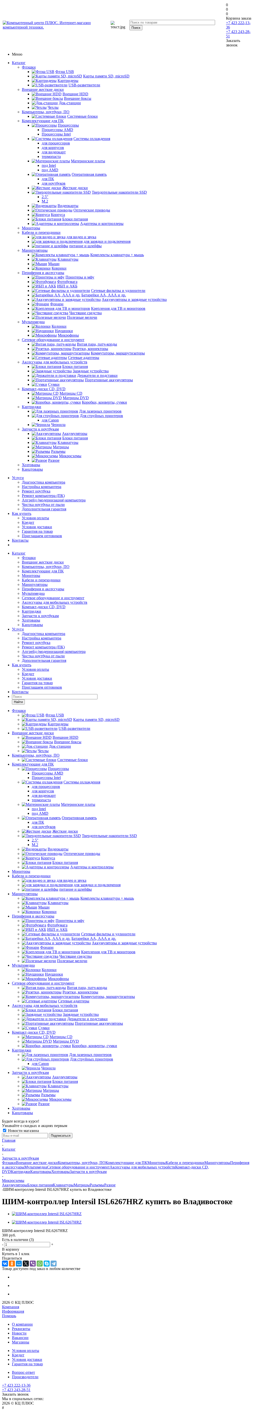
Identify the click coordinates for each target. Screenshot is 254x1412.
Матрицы (82, 1185)
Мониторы (31, 228)
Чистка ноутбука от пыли (43, 504)
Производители (25, 1377)
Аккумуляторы (14, 1185)
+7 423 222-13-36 (16, 1385)
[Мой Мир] (19, 1264)
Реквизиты (21, 1329)
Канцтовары (32, 469)
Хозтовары (31, 465)
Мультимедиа (33, 322)
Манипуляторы (35, 250)
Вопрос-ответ (23, 1372)
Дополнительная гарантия (44, 509)
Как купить (21, 513)
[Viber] (33, 1264)
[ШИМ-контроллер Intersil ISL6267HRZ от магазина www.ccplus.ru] (47, 1214)
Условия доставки (37, 527)
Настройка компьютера (41, 487)
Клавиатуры (63, 1185)
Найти (18, 702)
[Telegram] (54, 1264)
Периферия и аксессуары (43, 273)
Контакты (20, 540)
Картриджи (31, 407)
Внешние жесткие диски (43, 89)
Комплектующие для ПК (43, 121)
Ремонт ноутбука (36, 491)
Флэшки (29, 67)
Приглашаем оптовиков (42, 536)
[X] (26, 1264)
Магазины (20, 1342)
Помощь (9, 1316)
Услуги (18, 478)
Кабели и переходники (41, 232)
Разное (110, 1185)
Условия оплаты (35, 518)
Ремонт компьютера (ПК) (43, 496)
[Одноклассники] (12, 1264)
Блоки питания (40, 1185)
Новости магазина (23, 1131)
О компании (22, 1324)
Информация (13, 1311)
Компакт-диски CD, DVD (43, 389)
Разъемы (97, 1185)
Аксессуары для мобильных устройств (54, 362)
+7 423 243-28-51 (16, 1390)
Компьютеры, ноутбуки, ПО (45, 112)
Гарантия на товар (37, 531)
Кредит (28, 522)
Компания (10, 1307)
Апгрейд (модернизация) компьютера (54, 500)
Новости (19, 1333)
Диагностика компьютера (43, 482)
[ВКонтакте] (5, 1264)
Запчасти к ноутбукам (40, 429)
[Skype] (47, 1264)
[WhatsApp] (40, 1264)
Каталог (19, 63)
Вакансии (20, 1338)
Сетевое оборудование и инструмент (53, 340)
